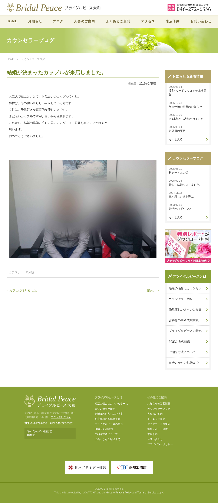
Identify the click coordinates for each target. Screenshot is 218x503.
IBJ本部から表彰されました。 (187, 118)
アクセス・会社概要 (158, 423)
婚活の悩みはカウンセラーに (111, 403)
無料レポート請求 (157, 429)
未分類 (30, 272)
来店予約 (173, 21)
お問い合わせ (201, 21)
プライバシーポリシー (160, 444)
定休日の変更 (177, 130)
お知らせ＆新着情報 (158, 403)
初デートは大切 (178, 172)
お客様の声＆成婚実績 (184, 320)
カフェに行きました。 (24, 290)
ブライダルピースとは (108, 397)
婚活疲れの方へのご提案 (185, 309)
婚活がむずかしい (180, 208)
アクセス (148, 21)
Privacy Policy (123, 492)
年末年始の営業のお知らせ (185, 106)
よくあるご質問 (118, 21)
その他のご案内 (157, 397)
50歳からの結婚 (179, 341)
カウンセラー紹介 (181, 299)
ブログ (58, 21)
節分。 (151, 290)
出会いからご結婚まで (184, 362)
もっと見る (176, 139)
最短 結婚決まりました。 (185, 184)
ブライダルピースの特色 (185, 330)
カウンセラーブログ (158, 408)
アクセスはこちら (61, 417)
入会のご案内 (84, 21)
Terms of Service (146, 492)
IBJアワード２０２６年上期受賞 (187, 92)
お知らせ (35, 21)
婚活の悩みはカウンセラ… (187, 288)
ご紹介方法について (182, 352)
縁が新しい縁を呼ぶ (181, 196)
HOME (11, 21)
